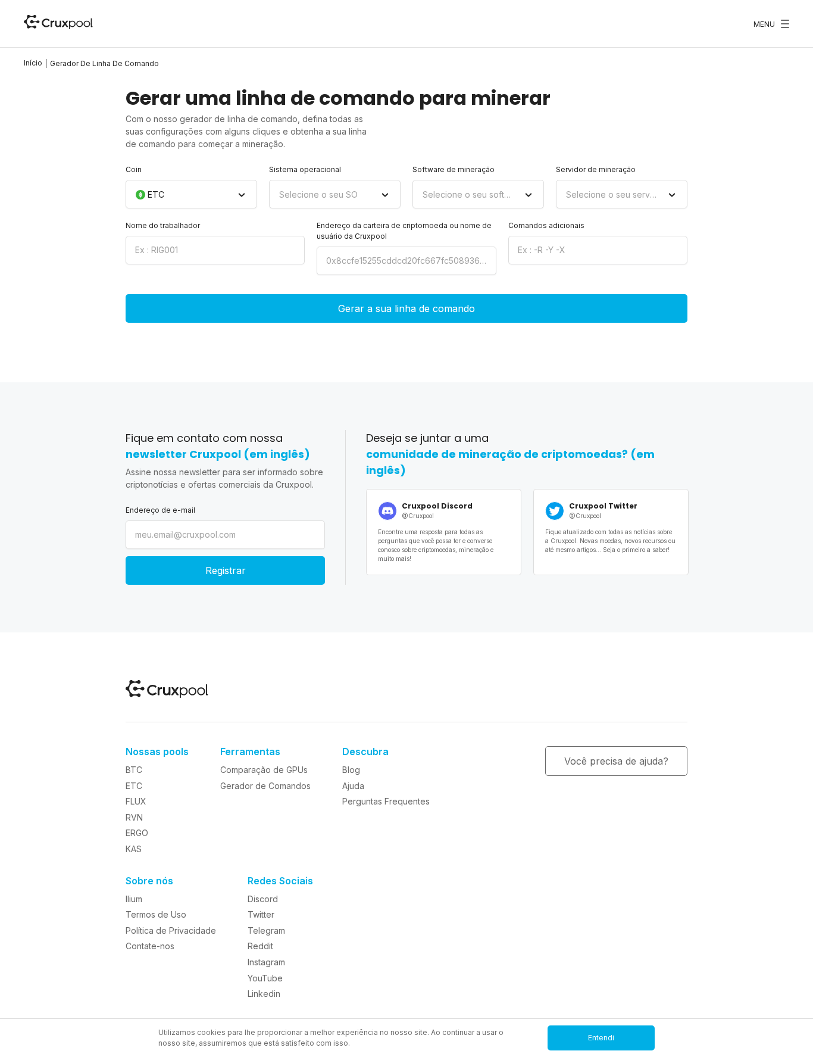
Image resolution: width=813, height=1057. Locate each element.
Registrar (225, 570)
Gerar (406, 308)
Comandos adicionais (546, 225)
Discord (263, 899)
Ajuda (353, 786)
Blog (351, 770)
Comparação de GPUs (264, 770)
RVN (134, 817)
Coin (134, 169)
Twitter (261, 914)
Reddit (260, 946)
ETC (134, 786)
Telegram (266, 930)
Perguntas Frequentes (386, 801)
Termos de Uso (156, 914)
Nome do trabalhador (163, 225)
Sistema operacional (305, 169)
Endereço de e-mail (160, 510)
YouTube (265, 978)
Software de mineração (453, 169)
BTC (134, 770)
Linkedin (264, 994)
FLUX (136, 801)
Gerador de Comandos (265, 786)
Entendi (601, 1037)
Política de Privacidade (171, 930)
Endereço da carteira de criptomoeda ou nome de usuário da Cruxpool (404, 231)
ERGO (137, 833)
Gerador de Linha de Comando (104, 63)
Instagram (266, 962)
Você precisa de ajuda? (616, 761)
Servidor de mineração (596, 169)
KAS (134, 849)
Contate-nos (150, 946)
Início (33, 62)
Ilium (134, 899)
